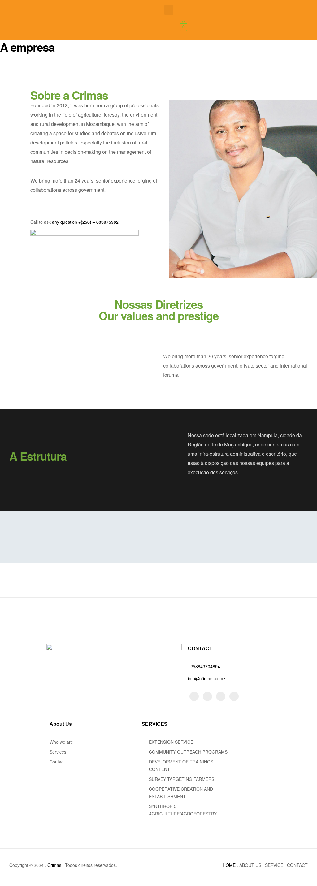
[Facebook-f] (220, 696)
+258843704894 (204, 666)
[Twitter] (194, 696)
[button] (168, 10)
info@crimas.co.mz (206, 678)
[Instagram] (207, 696)
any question (64, 222)
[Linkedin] (234, 696)
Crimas (55, 865)
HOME (229, 865)
